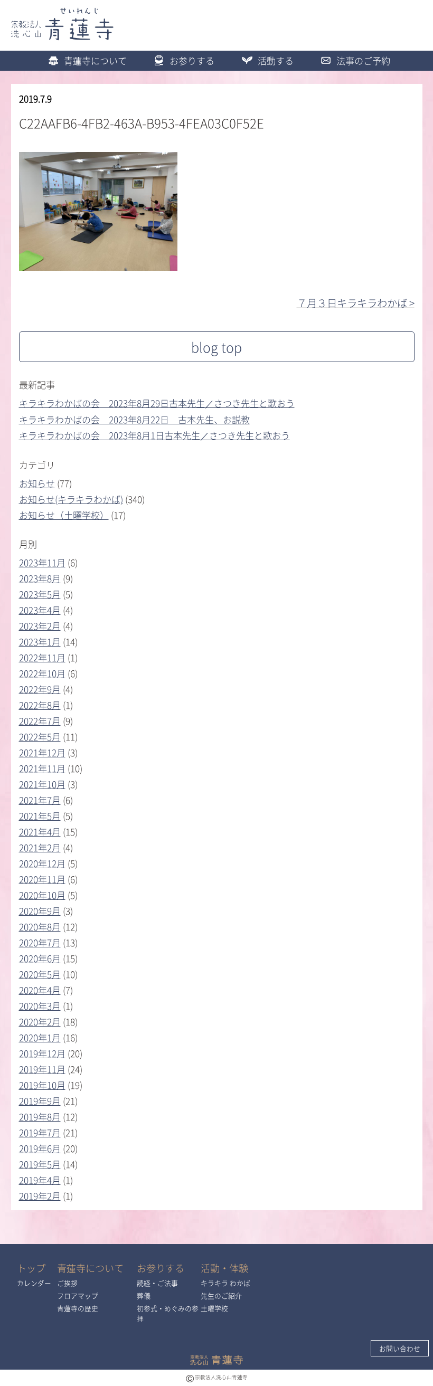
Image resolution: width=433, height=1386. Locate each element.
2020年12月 (42, 863)
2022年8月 (40, 704)
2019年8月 (40, 1116)
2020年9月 (40, 910)
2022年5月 (40, 736)
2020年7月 (40, 942)
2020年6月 (40, 958)
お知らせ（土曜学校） (64, 514)
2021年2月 (40, 847)
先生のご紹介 (221, 1295)
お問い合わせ (399, 1348)
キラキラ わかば (225, 1283)
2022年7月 (40, 720)
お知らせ (37, 483)
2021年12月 (42, 752)
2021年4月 (40, 831)
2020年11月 (42, 879)
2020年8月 (40, 926)
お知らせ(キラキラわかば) (71, 499)
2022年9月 (40, 689)
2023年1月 (40, 641)
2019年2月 (40, 1195)
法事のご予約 (363, 60)
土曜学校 (214, 1308)
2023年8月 (40, 578)
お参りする (192, 60)
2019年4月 (40, 1179)
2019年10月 (42, 1084)
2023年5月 (40, 594)
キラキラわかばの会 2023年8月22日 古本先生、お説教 (134, 419)
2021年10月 (42, 784)
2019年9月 (40, 1100)
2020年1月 (40, 1037)
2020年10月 (42, 894)
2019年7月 (40, 1132)
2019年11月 (42, 1069)
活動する (276, 60)
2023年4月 (40, 609)
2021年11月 (42, 768)
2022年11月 (42, 657)
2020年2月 (40, 1021)
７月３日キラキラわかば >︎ (356, 302)
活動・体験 (224, 1268)
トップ (31, 1268)
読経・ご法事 (157, 1283)
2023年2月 (40, 625)
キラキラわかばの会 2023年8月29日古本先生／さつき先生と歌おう (157, 403)
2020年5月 (40, 974)
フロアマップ (77, 1295)
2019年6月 (40, 1148)
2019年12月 (42, 1053)
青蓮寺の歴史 (77, 1308)
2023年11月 (42, 562)
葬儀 (143, 1295)
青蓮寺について (95, 60)
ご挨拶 (67, 1283)
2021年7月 (40, 799)
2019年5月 (40, 1164)
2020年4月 (40, 989)
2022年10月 (42, 673)
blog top (216, 347)
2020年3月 (40, 1005)
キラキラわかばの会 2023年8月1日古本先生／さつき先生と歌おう (154, 435)
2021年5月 (40, 815)
